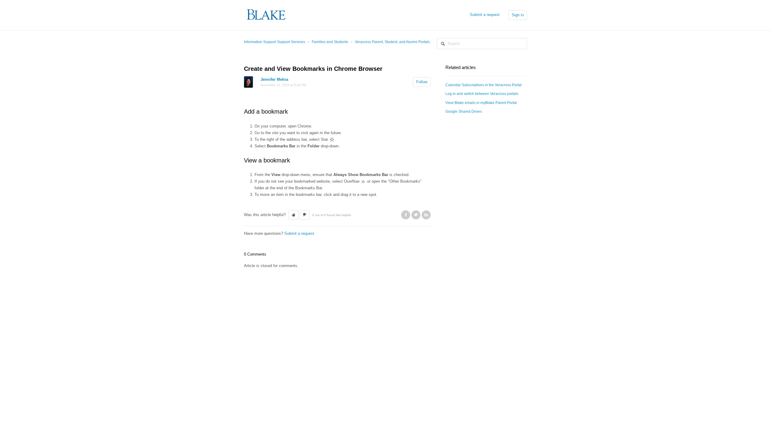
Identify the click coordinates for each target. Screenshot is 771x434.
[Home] (266, 14)
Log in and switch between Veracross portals (481, 94)
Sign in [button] (518, 15)
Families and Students (330, 42)
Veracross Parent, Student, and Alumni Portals (392, 42)
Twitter (415, 214)
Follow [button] (421, 82)
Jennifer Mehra (274, 79)
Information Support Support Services (274, 42)
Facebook (405, 214)
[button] (293, 215)
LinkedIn (426, 214)
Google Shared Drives (463, 111)
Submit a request (485, 14)
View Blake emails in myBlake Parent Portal (481, 103)
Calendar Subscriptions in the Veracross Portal (483, 85)
